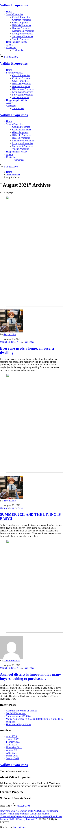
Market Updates (7, 342)
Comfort (4, 508)
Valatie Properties (20, 39)
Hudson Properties (21, 28)
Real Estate (29, 342)
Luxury (12, 508)
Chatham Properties (21, 20)
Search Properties (14, 14)
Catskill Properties (21, 17)
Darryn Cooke (20, 827)
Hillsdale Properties (21, 25)
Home (9, 11)
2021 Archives (13, 174)
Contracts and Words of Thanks (21, 710)
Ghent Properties (20, 22)
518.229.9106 (11, 57)
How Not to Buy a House (18, 724)
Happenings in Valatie (16, 42)
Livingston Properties (22, 33)
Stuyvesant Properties (22, 36)
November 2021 (14, 747)
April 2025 (11, 736)
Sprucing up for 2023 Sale (18, 716)
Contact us (11, 47)
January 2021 (12, 758)
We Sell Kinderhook (16, 713)
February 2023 (13, 742)
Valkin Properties (14, 5)
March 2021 (12, 755)
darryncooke (10, 334)
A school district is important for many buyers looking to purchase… (30, 676)
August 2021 (12, 750)
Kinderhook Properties (23, 31)
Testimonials (18, 50)
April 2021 (11, 753)
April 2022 (11, 744)
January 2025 (12, 739)
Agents (9, 44)
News (19, 342)
